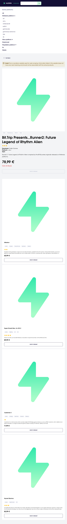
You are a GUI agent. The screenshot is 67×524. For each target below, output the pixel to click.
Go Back (8, 58)
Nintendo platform (8, 16)
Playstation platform (8, 45)
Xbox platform (6, 39)
